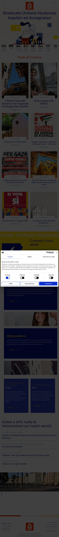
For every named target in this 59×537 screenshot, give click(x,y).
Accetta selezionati (29, 283)
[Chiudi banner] (56, 252)
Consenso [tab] (10, 256)
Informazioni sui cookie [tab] (49, 256)
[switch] (22, 278)
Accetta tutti (48, 283)
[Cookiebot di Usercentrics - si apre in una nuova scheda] (47, 253)
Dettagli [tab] (30, 256)
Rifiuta (10, 283)
